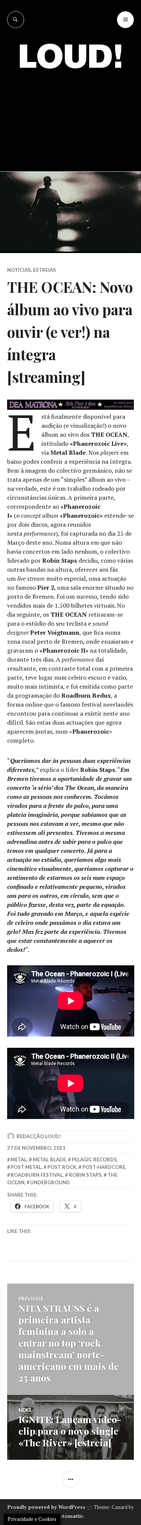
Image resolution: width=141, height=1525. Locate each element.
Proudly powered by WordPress (46, 1507)
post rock (61, 1167)
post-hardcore (103, 1167)
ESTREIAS (44, 270)
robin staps (85, 1175)
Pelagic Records (94, 1159)
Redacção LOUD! (39, 1136)
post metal (26, 1167)
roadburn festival (37, 1175)
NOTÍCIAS (19, 270)
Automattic (69, 1516)
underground (50, 1182)
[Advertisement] (70, 114)
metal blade (49, 1159)
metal (19, 1159)
